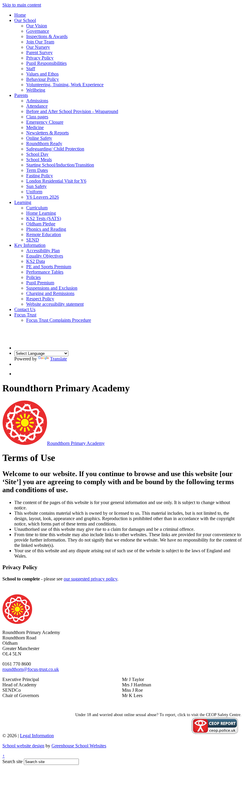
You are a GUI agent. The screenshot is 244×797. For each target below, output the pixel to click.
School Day (37, 154)
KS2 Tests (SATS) (43, 218)
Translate (58, 358)
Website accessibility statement (55, 304)
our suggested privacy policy (90, 578)
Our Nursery (38, 47)
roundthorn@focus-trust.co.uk (30, 669)
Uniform (34, 191)
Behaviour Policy (42, 79)
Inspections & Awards (47, 36)
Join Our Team (40, 41)
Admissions (37, 100)
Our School (25, 20)
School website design (23, 745)
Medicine (35, 127)
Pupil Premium (40, 282)
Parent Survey (39, 52)
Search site (12, 761)
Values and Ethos (42, 73)
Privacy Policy (40, 57)
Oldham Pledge (40, 223)
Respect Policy (40, 298)
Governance (37, 31)
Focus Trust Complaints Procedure (58, 320)
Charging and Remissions (50, 293)
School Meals (39, 159)
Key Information (30, 245)
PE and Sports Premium (48, 266)
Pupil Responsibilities (46, 63)
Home (20, 15)
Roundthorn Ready (44, 143)
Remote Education (43, 234)
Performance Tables (44, 271)
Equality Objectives (44, 255)
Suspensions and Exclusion (51, 288)
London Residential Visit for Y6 (56, 180)
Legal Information (37, 735)
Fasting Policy (39, 175)
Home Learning (41, 213)
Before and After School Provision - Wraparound (72, 111)
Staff (30, 68)
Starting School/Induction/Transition (60, 164)
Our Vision (36, 25)
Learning (22, 202)
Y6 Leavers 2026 (42, 197)
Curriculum (37, 207)
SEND (32, 239)
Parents (21, 95)
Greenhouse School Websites (78, 745)
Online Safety (39, 138)
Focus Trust (25, 314)
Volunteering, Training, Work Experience (65, 84)
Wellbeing (35, 89)
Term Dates (37, 170)
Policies (33, 277)
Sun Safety (36, 186)
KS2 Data (35, 261)
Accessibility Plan (43, 250)
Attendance (37, 106)
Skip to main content (21, 4)
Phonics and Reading (46, 229)
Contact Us (24, 309)
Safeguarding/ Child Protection (55, 148)
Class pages (37, 116)
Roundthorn (76, 443)
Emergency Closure (44, 122)
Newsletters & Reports (47, 132)
